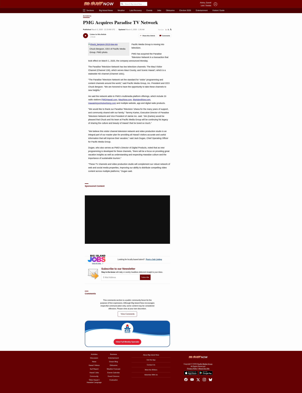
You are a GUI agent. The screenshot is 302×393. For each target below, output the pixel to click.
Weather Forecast (113, 369)
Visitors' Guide (218, 10)
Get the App (151, 360)
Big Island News (106, 10)
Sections (90, 10)
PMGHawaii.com (109, 99)
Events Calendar (113, 373)
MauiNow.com (125, 99)
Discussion (94, 358)
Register (208, 5)
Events (149, 10)
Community (94, 376)
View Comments (127, 314)
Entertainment (202, 10)
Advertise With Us (151, 375)
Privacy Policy (192, 369)
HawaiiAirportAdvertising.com (102, 103)
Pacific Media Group (204, 364)
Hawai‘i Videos (94, 365)
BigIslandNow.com (141, 99)
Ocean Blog (113, 362)
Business (87, 16)
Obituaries (170, 10)
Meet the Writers (151, 370)
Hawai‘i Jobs (94, 373)
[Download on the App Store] (191, 373)
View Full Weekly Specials (127, 342)
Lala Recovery (136, 10)
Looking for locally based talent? (140, 259)
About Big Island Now (151, 355)
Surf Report (94, 369)
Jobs (159, 10)
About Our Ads (204, 369)
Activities (94, 354)
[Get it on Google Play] (206, 373)
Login (202, 5)
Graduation (113, 380)
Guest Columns (113, 376)
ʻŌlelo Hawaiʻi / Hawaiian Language (94, 381)
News (94, 362)
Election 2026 (185, 10)
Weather (121, 10)
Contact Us (151, 365)
